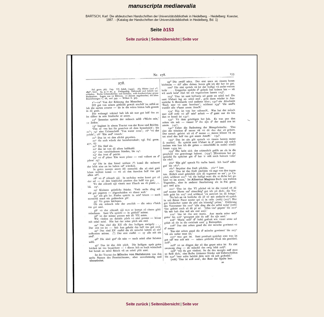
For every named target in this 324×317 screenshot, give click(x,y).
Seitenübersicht (165, 39)
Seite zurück (137, 39)
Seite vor (190, 39)
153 (168, 29)
